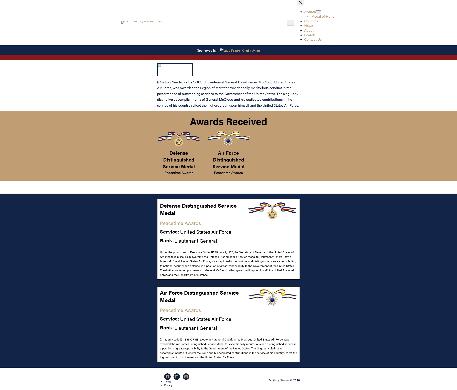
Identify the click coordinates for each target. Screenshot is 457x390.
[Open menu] (290, 23)
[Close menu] (300, 3)
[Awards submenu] (318, 12)
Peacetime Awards (178, 172)
